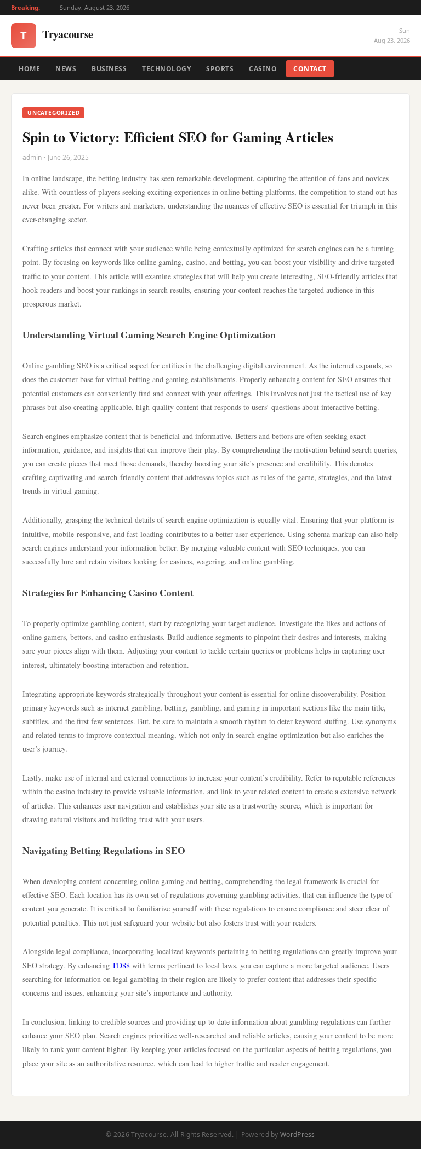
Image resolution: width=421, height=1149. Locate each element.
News (65, 68)
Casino (263, 68)
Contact (310, 68)
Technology (166, 68)
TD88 (121, 965)
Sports (220, 68)
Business (109, 68)
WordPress (297, 1134)
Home (29, 68)
